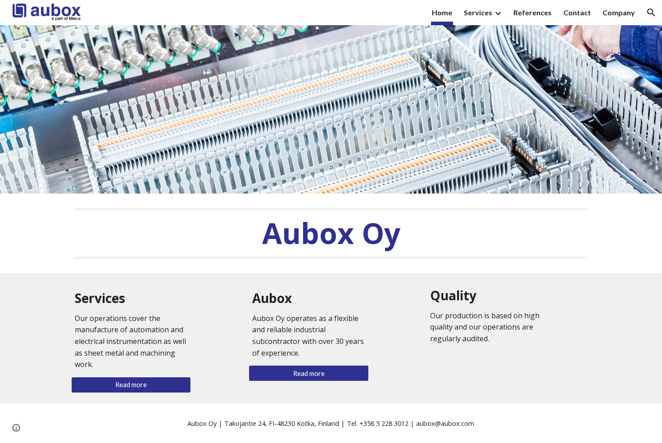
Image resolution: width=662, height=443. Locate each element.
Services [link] (478, 12)
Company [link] (619, 12)
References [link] (532, 12)
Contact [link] (577, 12)
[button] (651, 12)
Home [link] (442, 12)
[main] (331, 233)
